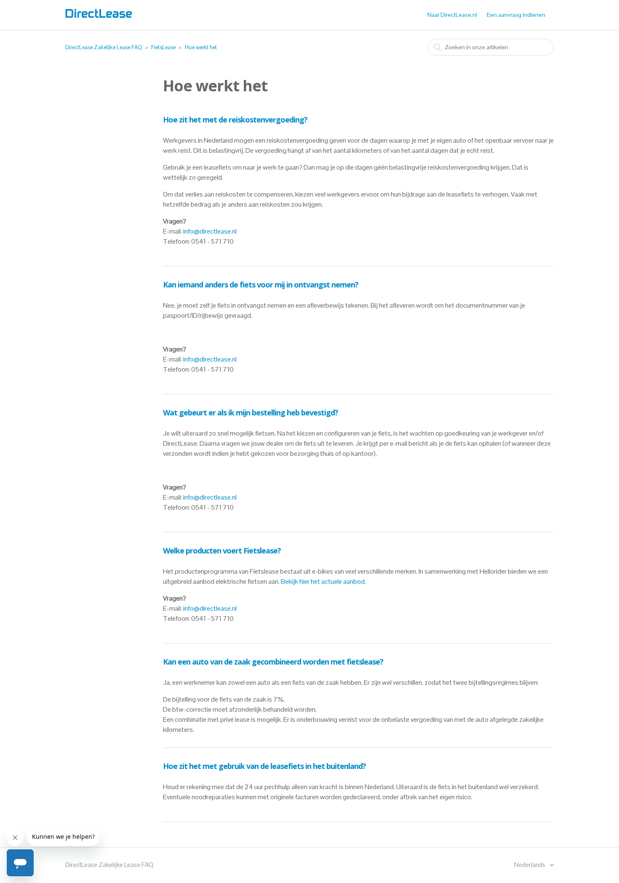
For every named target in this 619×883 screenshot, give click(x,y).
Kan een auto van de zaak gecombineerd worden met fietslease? (273, 662)
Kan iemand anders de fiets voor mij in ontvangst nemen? (260, 284)
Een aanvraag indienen (516, 15)
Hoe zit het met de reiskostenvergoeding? (235, 119)
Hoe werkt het (201, 47)
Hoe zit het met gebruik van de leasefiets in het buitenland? (264, 766)
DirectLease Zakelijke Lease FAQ (103, 47)
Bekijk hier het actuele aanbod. (323, 581)
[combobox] (490, 47)
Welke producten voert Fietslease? (222, 550)
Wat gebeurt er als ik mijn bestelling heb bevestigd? (250, 412)
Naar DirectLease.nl (452, 15)
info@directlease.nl (210, 231)
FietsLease (163, 47)
